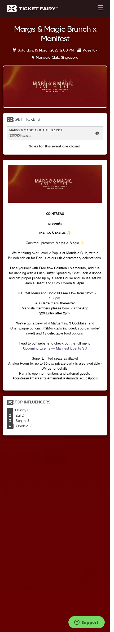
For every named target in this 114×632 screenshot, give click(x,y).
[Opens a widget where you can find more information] (86, 622)
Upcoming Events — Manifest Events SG (55, 348)
